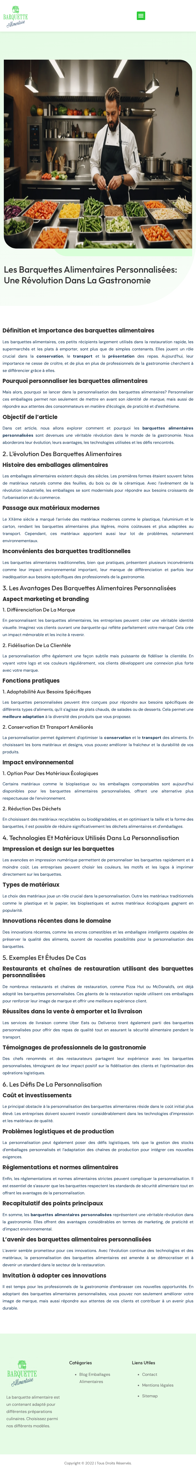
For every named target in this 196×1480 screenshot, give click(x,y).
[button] (141, 16)
